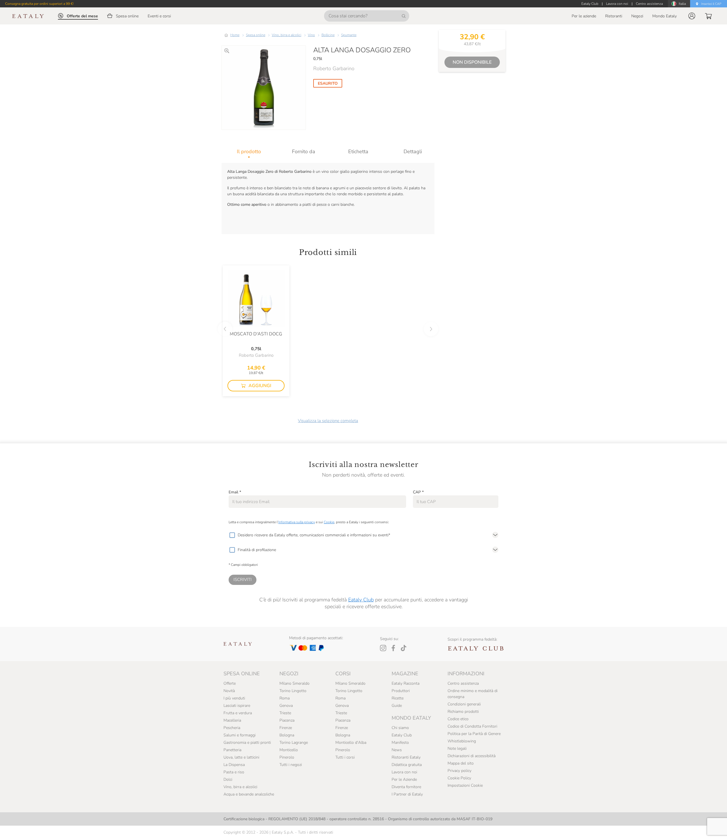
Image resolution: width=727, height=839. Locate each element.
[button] (691, 16)
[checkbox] (232, 535)
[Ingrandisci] (227, 50)
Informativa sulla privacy (296, 522)
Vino (311, 35)
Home (234, 35)
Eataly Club (361, 599)
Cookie (329, 522)
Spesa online (255, 35)
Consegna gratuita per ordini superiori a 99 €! (39, 3)
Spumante (348, 35)
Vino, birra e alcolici (286, 35)
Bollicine (328, 35)
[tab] (249, 151)
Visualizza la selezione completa (328, 420)
